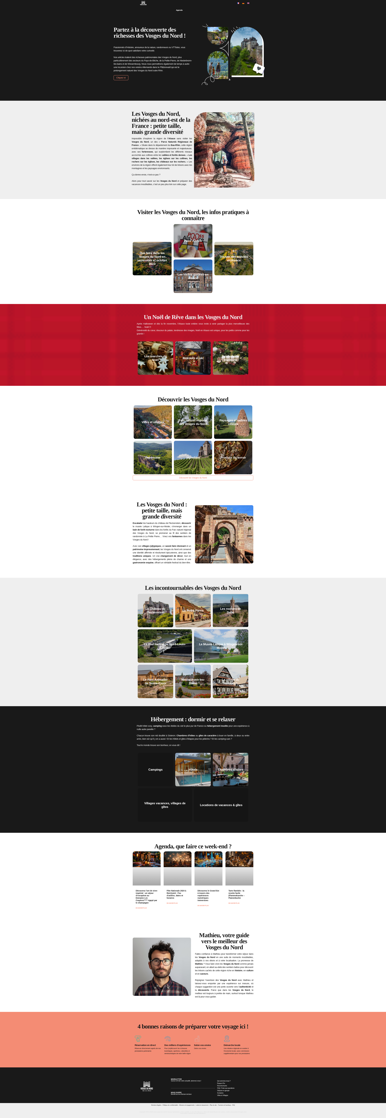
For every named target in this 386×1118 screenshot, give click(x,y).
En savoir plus (141, 908)
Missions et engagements (186, 1105)
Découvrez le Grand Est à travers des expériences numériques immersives (208, 895)
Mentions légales (156, 1105)
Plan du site (213, 1105)
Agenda (179, 10)
